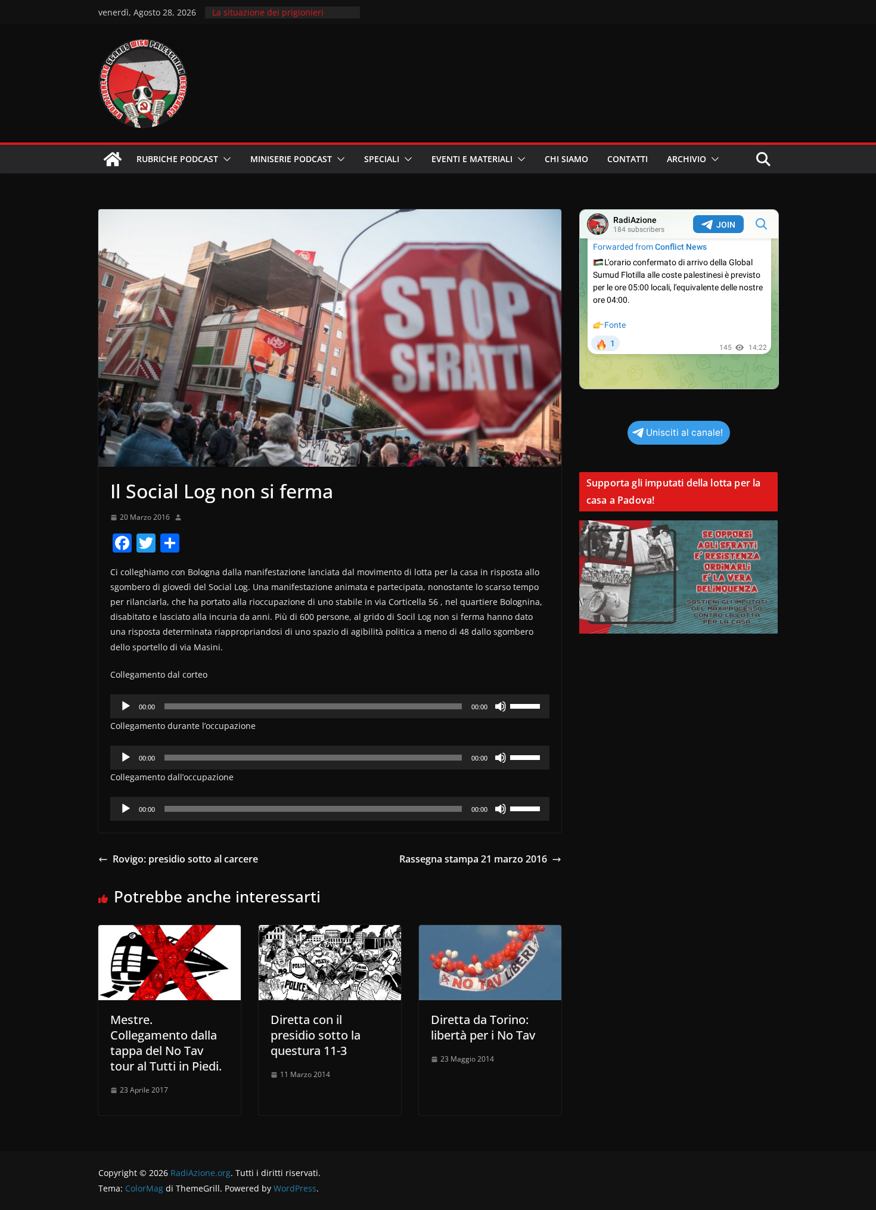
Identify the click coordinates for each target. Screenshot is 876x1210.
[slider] (526, 705)
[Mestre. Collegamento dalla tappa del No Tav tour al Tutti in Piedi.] (169, 933)
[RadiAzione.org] (112, 159)
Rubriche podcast (177, 159)
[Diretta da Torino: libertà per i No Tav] (490, 933)
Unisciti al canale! (684, 432)
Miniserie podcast (291, 159)
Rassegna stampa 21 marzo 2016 (473, 858)
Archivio (686, 159)
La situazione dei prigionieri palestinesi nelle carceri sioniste (276, 18)
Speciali (381, 159)
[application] (329, 706)
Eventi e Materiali (471, 159)
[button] (224, 159)
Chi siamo (566, 159)
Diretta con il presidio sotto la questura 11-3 (316, 1035)
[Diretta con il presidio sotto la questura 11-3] (330, 933)
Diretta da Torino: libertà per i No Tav (483, 1027)
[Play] (126, 706)
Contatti (627, 159)
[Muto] (501, 706)
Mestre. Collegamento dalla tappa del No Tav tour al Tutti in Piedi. (166, 1043)
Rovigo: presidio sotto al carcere (185, 858)
